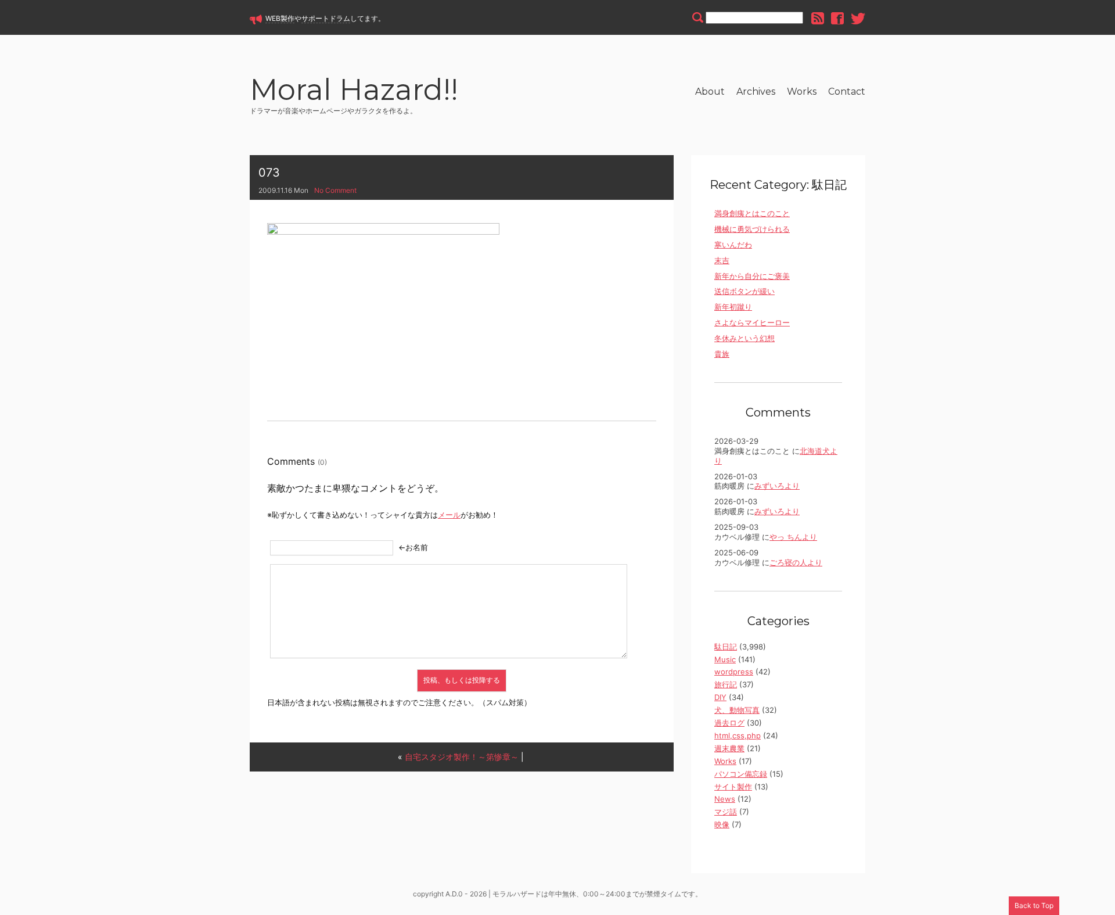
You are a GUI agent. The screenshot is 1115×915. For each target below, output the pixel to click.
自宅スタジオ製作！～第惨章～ (462, 757)
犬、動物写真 (737, 710)
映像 (721, 824)
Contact (846, 91)
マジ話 (725, 811)
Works (802, 91)
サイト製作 (733, 786)
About (710, 91)
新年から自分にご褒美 (752, 276)
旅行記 (725, 684)
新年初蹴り (733, 306)
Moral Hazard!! (354, 91)
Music (725, 659)
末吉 (721, 260)
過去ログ (729, 722)
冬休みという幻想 (744, 338)
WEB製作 (279, 18)
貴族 (721, 353)
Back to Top (1034, 905)
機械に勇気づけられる (752, 229)
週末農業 (729, 748)
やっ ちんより (793, 536)
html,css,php (737, 735)
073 (269, 172)
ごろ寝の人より (795, 562)
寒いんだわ (733, 244)
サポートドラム (325, 18)
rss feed (817, 18)
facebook (837, 18)
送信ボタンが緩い (744, 291)
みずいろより (777, 485)
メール (449, 514)
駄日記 (725, 646)
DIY (720, 697)
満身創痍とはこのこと (752, 213)
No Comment (335, 190)
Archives (755, 91)
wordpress (733, 671)
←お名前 (413, 547)
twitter (858, 18)
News (724, 798)
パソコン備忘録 (740, 773)
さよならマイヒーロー (752, 322)
